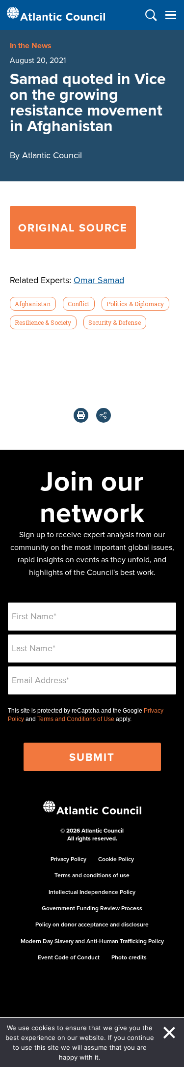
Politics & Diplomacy (135, 304)
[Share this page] (103, 415)
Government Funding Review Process (92, 908)
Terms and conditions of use (92, 875)
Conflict (78, 304)
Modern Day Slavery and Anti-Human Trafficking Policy (92, 941)
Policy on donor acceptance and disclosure (92, 924)
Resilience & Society (43, 322)
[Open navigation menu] (170, 15)
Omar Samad (99, 280)
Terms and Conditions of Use (75, 719)
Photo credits (129, 957)
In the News (31, 45)
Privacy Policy (68, 859)
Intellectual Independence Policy (92, 892)
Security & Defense (114, 322)
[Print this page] (81, 415)
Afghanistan (33, 304)
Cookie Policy (116, 859)
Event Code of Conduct (69, 957)
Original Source (73, 227)
